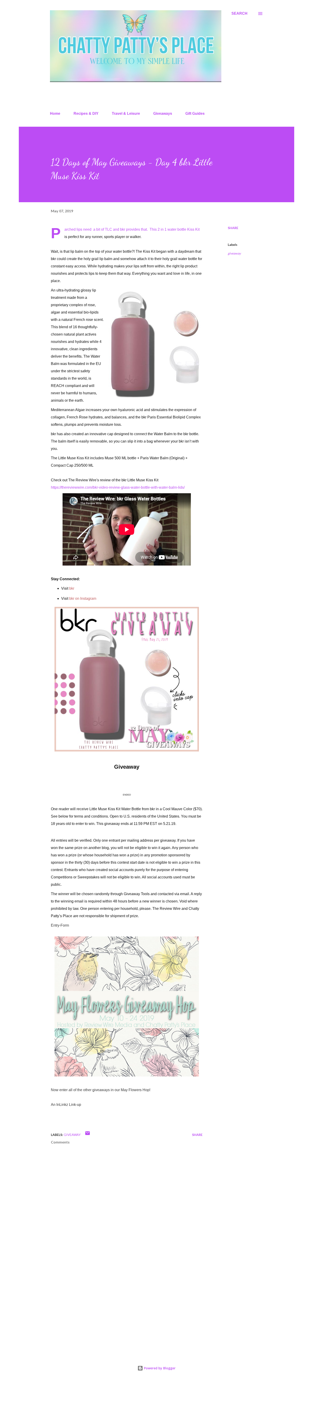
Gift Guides (195, 113)
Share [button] (233, 228)
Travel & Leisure (126, 113)
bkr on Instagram (82, 598)
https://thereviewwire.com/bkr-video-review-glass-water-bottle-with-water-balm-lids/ (118, 487)
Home (55, 113)
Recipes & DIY (86, 113)
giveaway (234, 253)
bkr (71, 588)
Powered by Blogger (159, 1368)
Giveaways (162, 113)
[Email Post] (87, 1135)
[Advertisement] (119, 1296)
